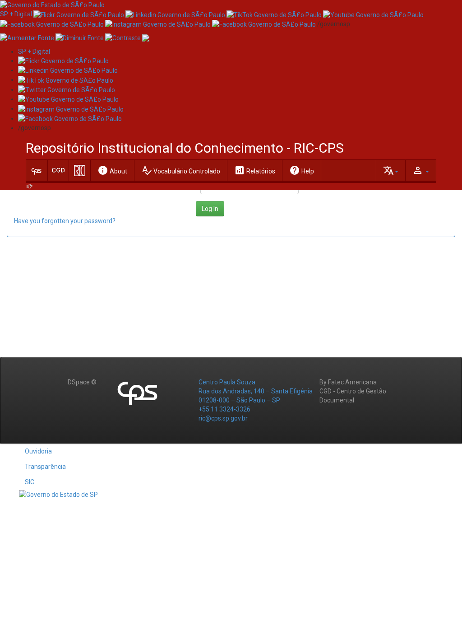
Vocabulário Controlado (180, 170)
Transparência (45, 466)
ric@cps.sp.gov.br (223, 418)
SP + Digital (16, 14)
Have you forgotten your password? (65, 220)
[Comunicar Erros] (145, 37)
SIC (29, 482)
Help (301, 170)
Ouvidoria (38, 451)
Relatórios (254, 170)
